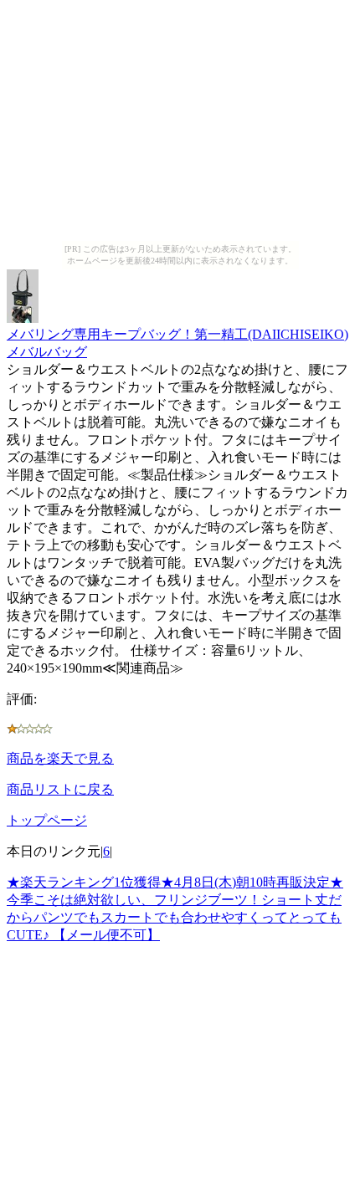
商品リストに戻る (60, 789)
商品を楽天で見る (60, 758)
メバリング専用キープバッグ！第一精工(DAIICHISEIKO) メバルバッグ (177, 343)
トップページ (47, 820)
